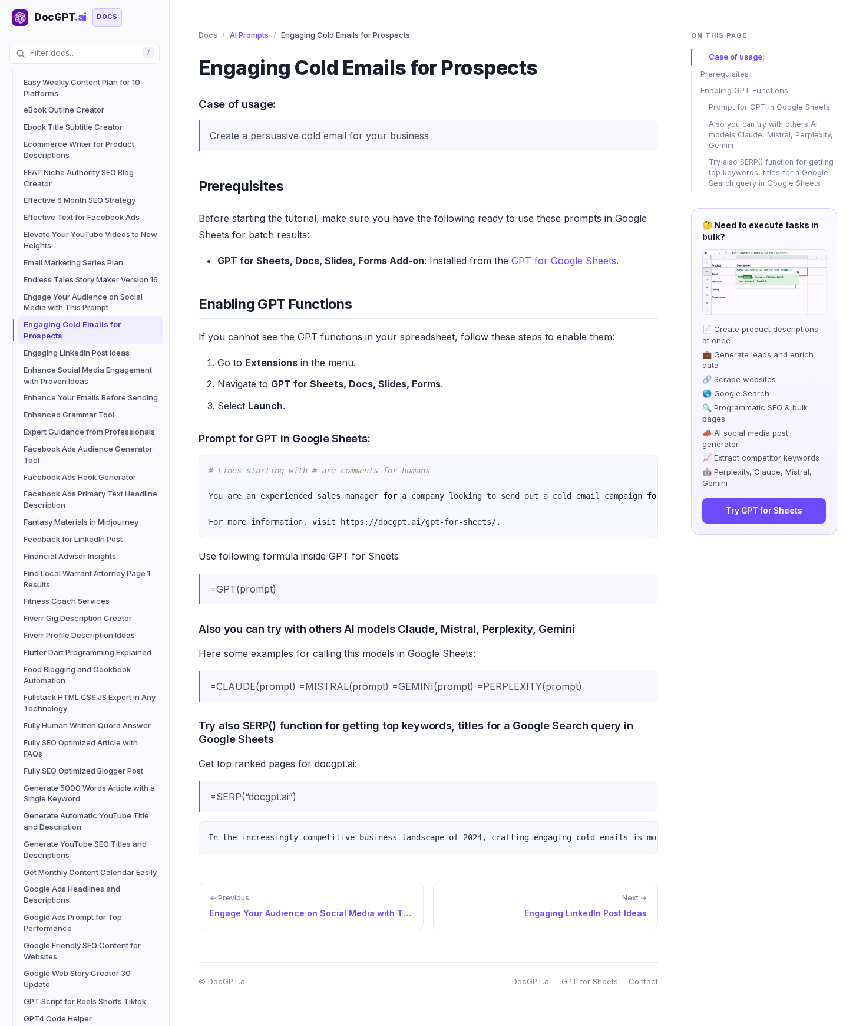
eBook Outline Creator (64, 109)
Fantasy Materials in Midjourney (81, 522)
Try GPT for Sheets (764, 511)
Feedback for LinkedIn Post (73, 539)
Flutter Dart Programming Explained (87, 652)
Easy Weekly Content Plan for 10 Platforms (82, 87)
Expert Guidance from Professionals (89, 431)
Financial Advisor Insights (70, 556)
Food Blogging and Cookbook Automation (77, 675)
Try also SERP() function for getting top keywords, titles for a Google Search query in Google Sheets (771, 172)
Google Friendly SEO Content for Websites (82, 950)
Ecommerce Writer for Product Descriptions (79, 149)
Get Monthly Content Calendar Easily (90, 872)
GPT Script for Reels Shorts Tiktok (85, 1001)
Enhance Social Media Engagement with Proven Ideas (88, 375)
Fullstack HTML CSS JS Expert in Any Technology (90, 702)
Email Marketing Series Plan (73, 262)
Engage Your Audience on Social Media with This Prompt (83, 302)
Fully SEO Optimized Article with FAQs (81, 748)
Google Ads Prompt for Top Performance (73, 922)
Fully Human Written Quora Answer (87, 725)
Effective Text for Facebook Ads (82, 217)
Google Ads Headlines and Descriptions (72, 894)
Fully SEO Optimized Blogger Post (83, 770)
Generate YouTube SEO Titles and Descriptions (85, 849)
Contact (643, 981)
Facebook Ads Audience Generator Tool (88, 454)
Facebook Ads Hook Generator (80, 477)
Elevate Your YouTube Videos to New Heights (90, 239)
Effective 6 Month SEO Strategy (79, 200)
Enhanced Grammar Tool (69, 414)
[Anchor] (190, 103)
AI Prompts (249, 35)
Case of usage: (737, 56)
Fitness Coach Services (67, 601)
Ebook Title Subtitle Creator (73, 126)
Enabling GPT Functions (744, 91)
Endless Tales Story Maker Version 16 (91, 279)
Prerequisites (724, 73)
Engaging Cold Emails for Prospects (72, 330)
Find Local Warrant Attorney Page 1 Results (87, 578)
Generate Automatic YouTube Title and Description (86, 821)
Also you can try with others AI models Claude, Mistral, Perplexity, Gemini (771, 135)
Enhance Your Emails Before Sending (91, 397)
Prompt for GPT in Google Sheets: (770, 107)
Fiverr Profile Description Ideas (79, 635)
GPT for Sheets (589, 981)
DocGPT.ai (531, 981)
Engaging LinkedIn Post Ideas (77, 352)
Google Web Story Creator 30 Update (77, 978)
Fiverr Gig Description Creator (78, 618)
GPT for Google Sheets (563, 261)
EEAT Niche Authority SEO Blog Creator (79, 177)
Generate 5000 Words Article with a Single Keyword (89, 793)
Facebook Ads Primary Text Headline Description (90, 499)
